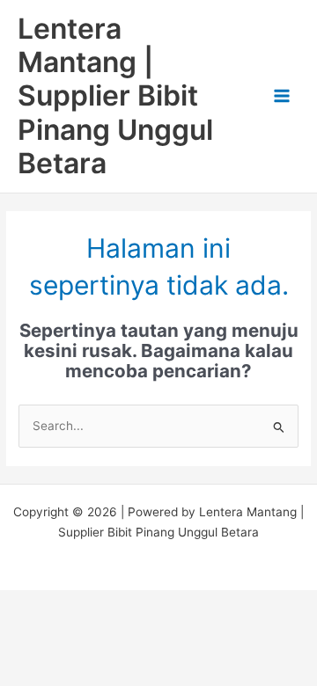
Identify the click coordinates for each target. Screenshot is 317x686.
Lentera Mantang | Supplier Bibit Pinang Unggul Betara (115, 95)
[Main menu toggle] (282, 96)
